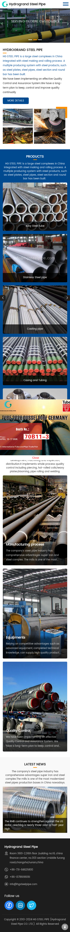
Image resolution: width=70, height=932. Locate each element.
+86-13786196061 (20, 877)
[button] (68, 24)
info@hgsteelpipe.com (23, 884)
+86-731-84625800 (21, 870)
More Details (15, 101)
